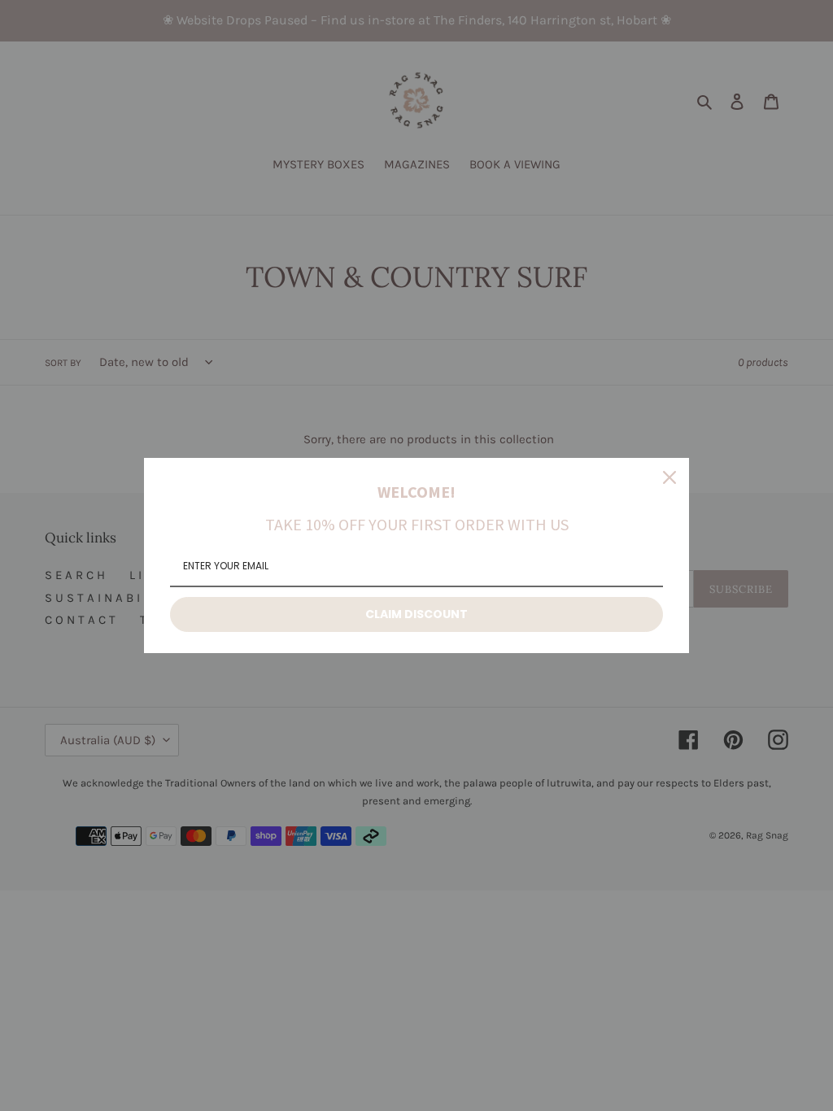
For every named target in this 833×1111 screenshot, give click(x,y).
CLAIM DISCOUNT (416, 614)
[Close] (669, 477)
